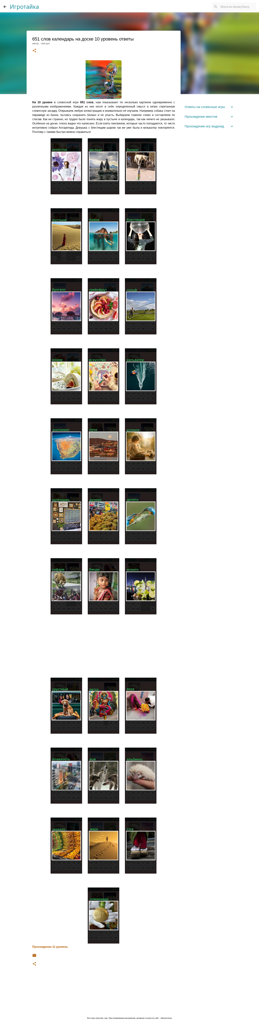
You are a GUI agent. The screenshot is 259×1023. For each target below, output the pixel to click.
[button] (34, 50)
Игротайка (24, 6)
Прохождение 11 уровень (50, 946)
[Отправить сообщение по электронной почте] (34, 956)
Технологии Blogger (131, 1010)
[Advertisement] (103, 644)
